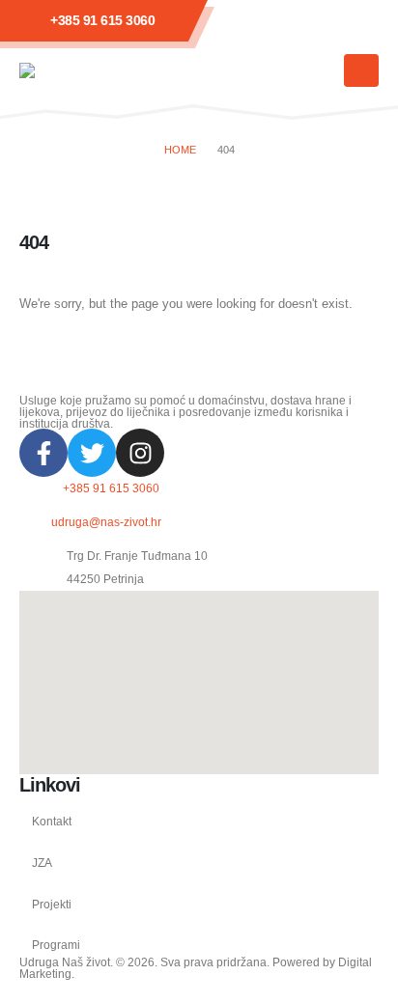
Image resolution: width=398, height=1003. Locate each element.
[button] (319, 70)
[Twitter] (92, 453)
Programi (56, 944)
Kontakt (51, 821)
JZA (42, 862)
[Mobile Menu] (361, 70)
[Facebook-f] (43, 453)
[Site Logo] (77, 70)
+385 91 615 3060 (102, 20)
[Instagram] (140, 453)
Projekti (51, 904)
